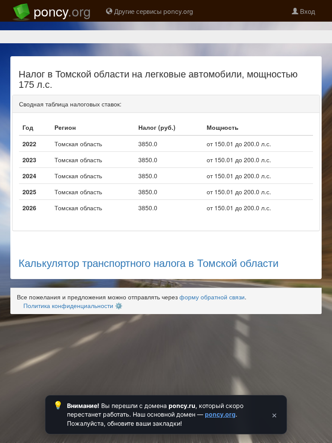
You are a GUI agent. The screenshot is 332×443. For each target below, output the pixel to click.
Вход (306, 11)
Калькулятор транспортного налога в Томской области (148, 262)
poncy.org (220, 414)
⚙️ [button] (118, 305)
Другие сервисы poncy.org (152, 11)
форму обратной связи (212, 296)
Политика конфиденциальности (68, 305)
